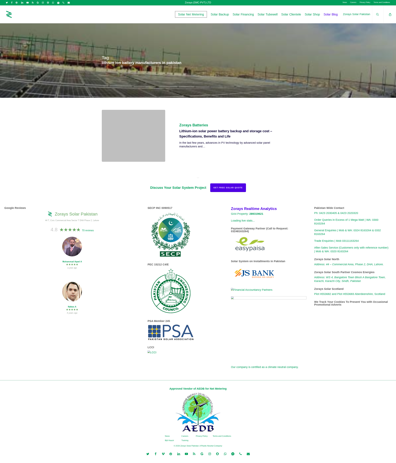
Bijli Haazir (169, 440)
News (167, 436)
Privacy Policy (202, 436)
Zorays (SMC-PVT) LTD (198, 2)
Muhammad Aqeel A (72, 261)
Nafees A (72, 307)
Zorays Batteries (193, 125)
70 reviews (88, 230)
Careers (184, 436)
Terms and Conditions (222, 436)
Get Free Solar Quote (228, 188)
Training (184, 440)
